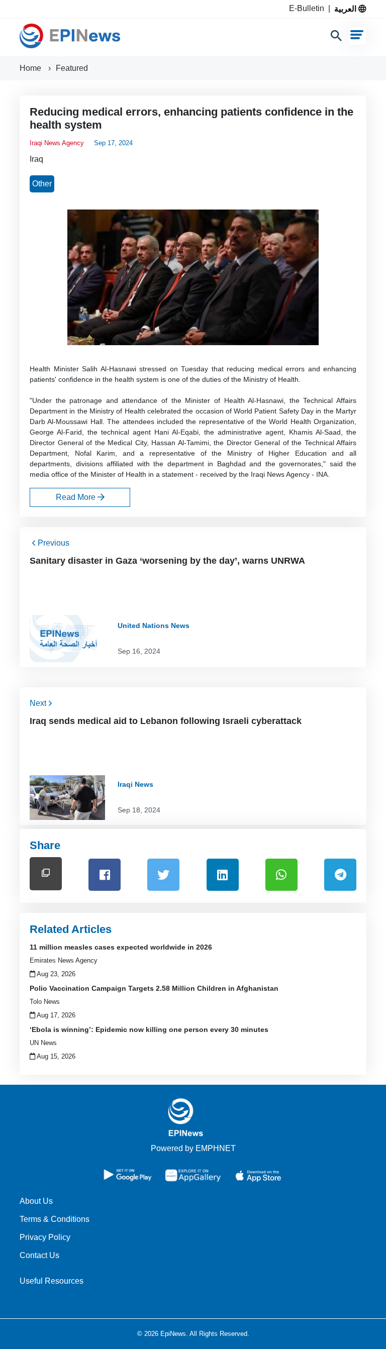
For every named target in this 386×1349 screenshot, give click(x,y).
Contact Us (39, 1255)
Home (31, 68)
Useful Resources (51, 1281)
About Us (36, 1201)
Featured (72, 68)
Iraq (36, 159)
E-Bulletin (308, 8)
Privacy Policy (45, 1237)
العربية (346, 8)
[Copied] (46, 873)
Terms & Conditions (54, 1219)
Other (42, 183)
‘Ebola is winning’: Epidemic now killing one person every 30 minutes (149, 1029)
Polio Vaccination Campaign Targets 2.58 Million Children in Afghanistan (154, 988)
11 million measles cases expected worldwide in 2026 (121, 947)
